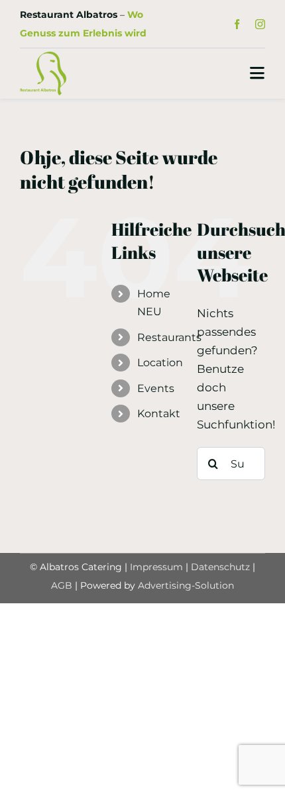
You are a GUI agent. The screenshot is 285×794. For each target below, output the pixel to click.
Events (155, 388)
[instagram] (260, 24)
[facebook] (237, 24)
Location (160, 362)
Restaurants (169, 337)
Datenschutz (222, 567)
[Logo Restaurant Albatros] (43, 57)
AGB (61, 585)
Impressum (156, 567)
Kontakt (158, 413)
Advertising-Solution (186, 585)
